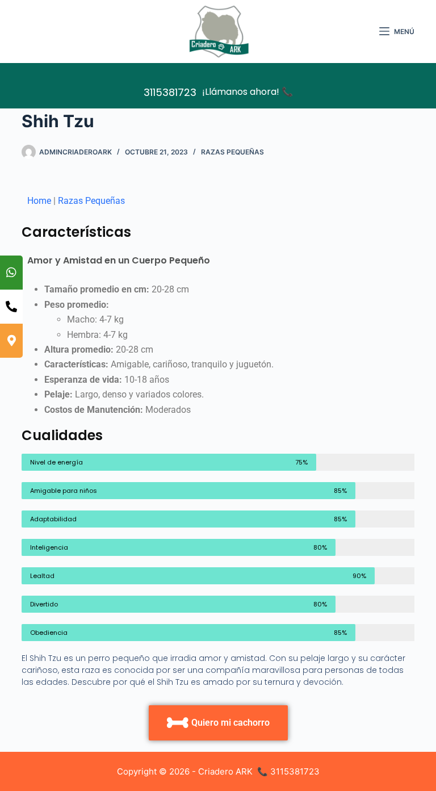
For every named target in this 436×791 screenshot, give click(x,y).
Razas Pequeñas (232, 152)
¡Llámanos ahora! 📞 (247, 91)
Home (39, 200)
